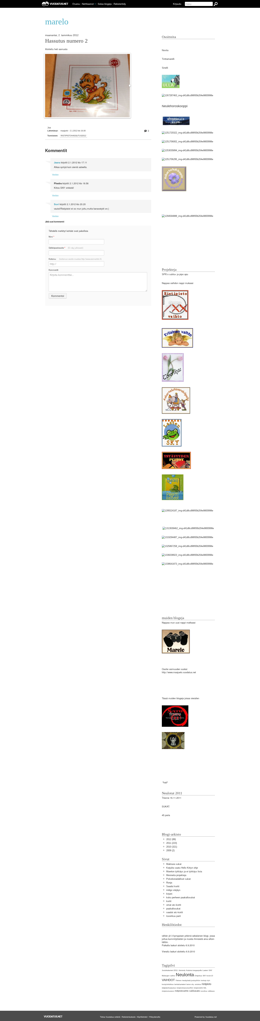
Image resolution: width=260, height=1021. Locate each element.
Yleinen (178, 980)
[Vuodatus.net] (53, 1016)
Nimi (51, 236)
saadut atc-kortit (174, 912)
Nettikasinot (88, 3)
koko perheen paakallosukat (180, 897)
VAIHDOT (168, 980)
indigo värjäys (173, 890)
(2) (170, 850)
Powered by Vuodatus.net (206, 1016)
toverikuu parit (173, 916)
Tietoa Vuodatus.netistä (110, 1016)
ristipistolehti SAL (200, 988)
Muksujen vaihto (168, 976)
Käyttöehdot (142, 1016)
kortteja (203, 980)
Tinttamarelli (168, 59)
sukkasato (194, 991)
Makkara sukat (173, 864)
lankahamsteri (180, 984)
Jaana (57, 162)
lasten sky (190, 984)
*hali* (165, 782)
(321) (171, 846)
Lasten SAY (207, 970)
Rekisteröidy (120, 3)
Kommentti (53, 269)
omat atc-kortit (173, 905)
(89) (171, 839)
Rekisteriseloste (128, 1016)
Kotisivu (75, 258)
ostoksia (198, 984)
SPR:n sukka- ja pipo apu (175, 274)
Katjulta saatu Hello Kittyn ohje (182, 867)
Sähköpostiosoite (66, 247)
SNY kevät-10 (208, 976)
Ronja (169, 882)
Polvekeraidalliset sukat (178, 879)
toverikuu (204, 991)
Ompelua (198, 976)
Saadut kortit (172, 886)
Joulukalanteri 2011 (170, 970)
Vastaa (55, 174)
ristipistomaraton (168, 991)
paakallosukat (173, 908)
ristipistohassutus (169, 988)
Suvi (56, 204)
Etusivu (76, 3)
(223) (171, 843)
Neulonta (185, 974)
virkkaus (211, 991)
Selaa (105, 3)
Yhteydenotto (154, 1016)
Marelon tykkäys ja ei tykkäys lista (184, 871)
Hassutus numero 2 (66, 40)
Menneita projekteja (176, 875)
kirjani (169, 893)
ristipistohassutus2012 (73, 136)
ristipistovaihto (182, 991)
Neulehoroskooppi (174, 106)
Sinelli (165, 67)
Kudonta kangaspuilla (194, 970)
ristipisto (206, 983)
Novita (165, 50)
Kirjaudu (177, 3)
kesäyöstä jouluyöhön (191, 980)
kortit (168, 901)
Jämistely (182, 970)
